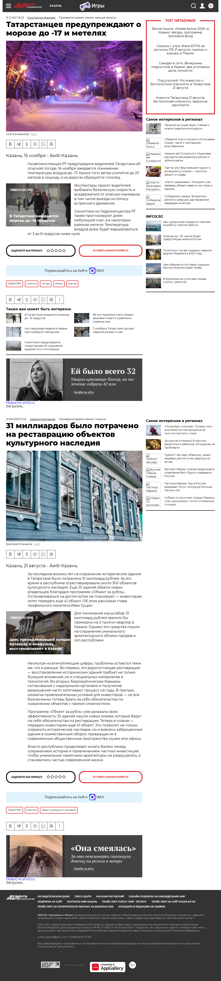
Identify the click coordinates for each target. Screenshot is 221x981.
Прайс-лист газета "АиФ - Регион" (124, 901)
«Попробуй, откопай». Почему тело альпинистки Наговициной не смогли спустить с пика (188, 430)
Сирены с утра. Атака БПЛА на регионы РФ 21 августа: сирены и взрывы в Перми (180, 49)
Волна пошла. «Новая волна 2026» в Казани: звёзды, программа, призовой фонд (180, 32)
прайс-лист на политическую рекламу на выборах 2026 (75, 906)
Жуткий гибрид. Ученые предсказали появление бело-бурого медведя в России (189, 473)
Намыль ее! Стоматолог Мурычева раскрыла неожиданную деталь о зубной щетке (187, 157)
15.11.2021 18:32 (15, 17)
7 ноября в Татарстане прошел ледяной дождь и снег (113, 330)
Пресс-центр (83, 896)
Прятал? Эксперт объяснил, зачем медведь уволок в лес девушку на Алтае (187, 458)
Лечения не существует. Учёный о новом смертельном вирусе (187, 126)
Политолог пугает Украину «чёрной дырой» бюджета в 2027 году (187, 252)
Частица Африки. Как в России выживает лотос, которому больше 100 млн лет (188, 487)
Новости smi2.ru (20, 403)
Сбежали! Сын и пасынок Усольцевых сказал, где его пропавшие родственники (189, 143)
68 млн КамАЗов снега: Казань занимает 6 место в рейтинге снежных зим (113, 318)
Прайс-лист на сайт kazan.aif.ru (174, 901)
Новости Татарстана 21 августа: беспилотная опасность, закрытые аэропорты (180, 101)
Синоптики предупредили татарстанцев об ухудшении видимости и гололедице (44, 346)
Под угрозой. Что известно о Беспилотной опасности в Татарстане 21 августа (180, 84)
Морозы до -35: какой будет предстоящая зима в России (182, 238)
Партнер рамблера (75, 965)
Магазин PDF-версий (110, 896)
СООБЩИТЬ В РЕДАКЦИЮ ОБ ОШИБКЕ (141, 906)
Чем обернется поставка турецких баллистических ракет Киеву (186, 266)
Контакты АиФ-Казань (82, 901)
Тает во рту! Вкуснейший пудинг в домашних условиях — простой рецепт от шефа (187, 171)
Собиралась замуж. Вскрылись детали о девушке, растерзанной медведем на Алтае (186, 200)
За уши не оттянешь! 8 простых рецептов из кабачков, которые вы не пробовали (189, 444)
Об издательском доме (54, 896)
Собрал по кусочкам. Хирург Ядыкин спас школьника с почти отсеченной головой (189, 501)
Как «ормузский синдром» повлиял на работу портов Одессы (187, 223)
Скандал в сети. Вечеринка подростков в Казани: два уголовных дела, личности (180, 66)
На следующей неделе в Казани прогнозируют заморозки (46, 330)
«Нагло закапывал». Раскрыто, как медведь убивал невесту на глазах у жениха (188, 185)
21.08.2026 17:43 (16, 419)
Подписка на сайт (50, 901)
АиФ (34, 134)
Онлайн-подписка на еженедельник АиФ (157, 896)
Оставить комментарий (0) (110, 250)
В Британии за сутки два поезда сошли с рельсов (184, 280)
